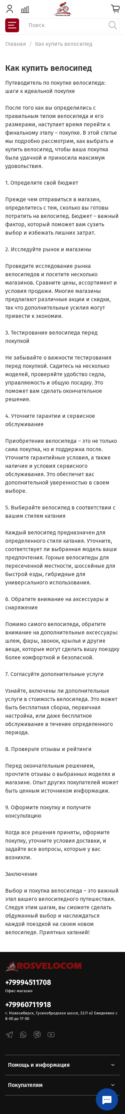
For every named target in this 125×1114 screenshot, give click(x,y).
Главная (15, 44)
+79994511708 (28, 982)
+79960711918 (28, 1005)
